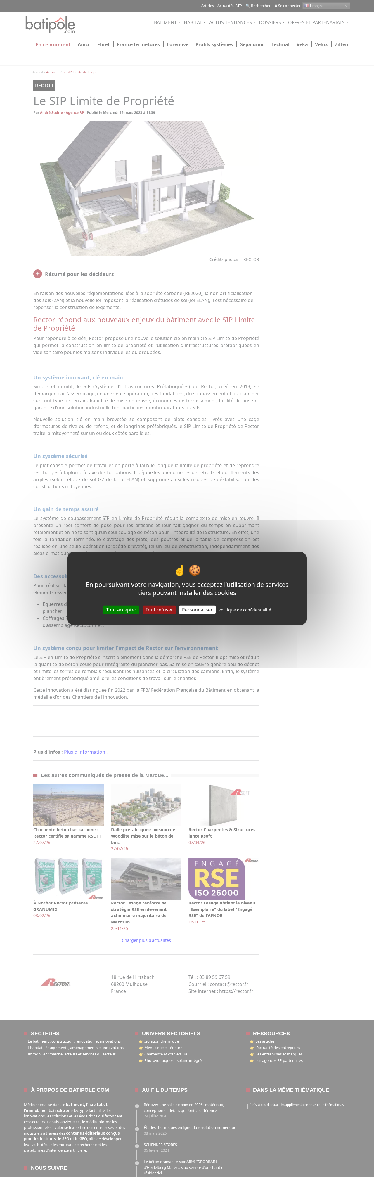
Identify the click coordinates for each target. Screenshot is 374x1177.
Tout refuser (159, 609)
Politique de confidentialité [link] (245, 610)
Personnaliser (197, 609)
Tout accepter (121, 609)
